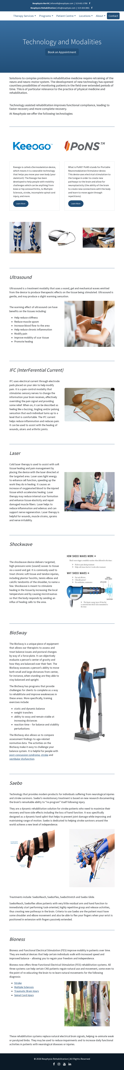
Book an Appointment (62, 52)
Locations (85, 16)
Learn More (20, 203)
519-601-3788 (81, 3)
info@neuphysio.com (66, 8)
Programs (45, 16)
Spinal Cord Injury (24, 995)
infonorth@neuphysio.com (62, 3)
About (99, 16)
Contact (113, 16)
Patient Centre (64, 16)
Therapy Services (23, 16)
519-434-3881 (84, 8)
